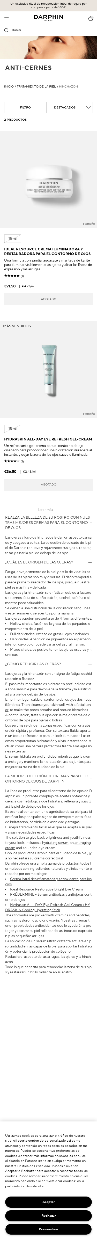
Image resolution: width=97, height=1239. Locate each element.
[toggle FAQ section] (90, 509)
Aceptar (48, 1202)
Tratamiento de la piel (36, 86)
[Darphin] (48, 18)
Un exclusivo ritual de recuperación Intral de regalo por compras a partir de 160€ (48, 5)
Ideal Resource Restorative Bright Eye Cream (46, 889)
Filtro (25, 108)
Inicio (9, 86)
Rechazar (48, 1216)
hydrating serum (55, 843)
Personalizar (48, 1229)
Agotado (48, 299)
